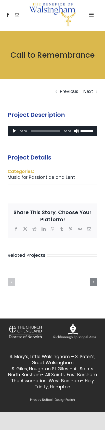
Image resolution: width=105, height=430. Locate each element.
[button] (11, 282)
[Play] (14, 131)
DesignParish (65, 399)
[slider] (88, 130)
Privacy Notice (41, 399)
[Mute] (76, 131)
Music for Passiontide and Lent (41, 177)
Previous (69, 91)
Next (88, 91)
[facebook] (8, 15)
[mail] (17, 15)
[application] (52, 131)
